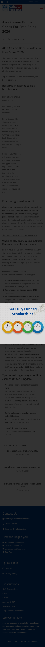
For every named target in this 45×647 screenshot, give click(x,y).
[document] (22, 323)
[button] (41, 307)
